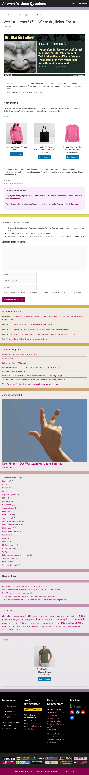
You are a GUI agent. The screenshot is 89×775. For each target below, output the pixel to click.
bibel (28, 615)
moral (48, 623)
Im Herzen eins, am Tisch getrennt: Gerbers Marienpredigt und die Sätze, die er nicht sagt (45, 334)
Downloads (11, 706)
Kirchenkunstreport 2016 (11, 531)
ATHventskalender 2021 (11, 478)
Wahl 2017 (6, 561)
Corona (58, 616)
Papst (52, 623)
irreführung (59, 619)
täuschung (51, 626)
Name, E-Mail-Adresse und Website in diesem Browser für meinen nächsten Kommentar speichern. (43, 292)
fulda (82, 615)
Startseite (7, 15)
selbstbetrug (26, 626)
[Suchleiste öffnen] (73, 3)
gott (18, 619)
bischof (35, 616)
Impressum (35, 771)
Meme (4, 541)
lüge (38, 623)
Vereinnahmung (61, 626)
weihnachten (76, 626)
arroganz (16, 616)
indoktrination (49, 620)
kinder (16, 623)
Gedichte (5, 511)
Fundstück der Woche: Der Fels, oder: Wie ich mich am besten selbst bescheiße (31, 367)
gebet (4, 619)
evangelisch (70, 616)
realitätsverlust (72, 622)
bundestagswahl (50, 616)
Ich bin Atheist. (7, 359)
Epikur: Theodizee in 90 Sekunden (14, 363)
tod (46, 626)
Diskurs (5, 484)
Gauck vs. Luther (8, 508)
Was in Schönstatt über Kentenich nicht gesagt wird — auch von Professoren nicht (31, 590)
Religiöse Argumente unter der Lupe (15, 555)
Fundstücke (6, 501)
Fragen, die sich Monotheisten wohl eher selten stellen (32, 324)
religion (5, 626)
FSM (4, 498)
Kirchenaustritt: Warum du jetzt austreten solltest (20, 354)
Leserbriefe (6, 535)
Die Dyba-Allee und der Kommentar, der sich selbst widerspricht (24, 586)
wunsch (5, 629)
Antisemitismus (12, 183)
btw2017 (41, 616)
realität (58, 623)
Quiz (4, 551)
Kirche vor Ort (7, 528)
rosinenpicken (15, 626)
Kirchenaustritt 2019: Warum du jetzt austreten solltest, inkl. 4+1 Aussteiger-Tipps (32, 375)
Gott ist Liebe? (7, 518)
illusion (39, 619)
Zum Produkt (16, 154)
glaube (12, 619)
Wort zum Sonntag (9, 565)
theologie (41, 626)
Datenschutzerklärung (49, 771)
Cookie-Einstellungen (66, 771)
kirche (21, 623)
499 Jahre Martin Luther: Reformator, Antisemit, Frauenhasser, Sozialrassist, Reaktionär (33, 380)
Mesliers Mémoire (9, 545)
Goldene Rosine (8, 514)
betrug (22, 616)
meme (43, 623)
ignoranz (31, 619)
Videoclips (11, 711)
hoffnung (25, 619)
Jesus (69, 619)
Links (9, 708)
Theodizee (35, 626)
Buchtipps (6, 481)
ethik (62, 616)
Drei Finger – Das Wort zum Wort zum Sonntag (32, 463)
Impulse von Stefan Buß (11, 521)
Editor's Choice (7, 488)
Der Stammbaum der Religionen (14, 371)
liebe (27, 623)
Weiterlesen (7, 467)
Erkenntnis (6, 491)
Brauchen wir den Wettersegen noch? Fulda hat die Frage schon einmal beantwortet (43, 329)
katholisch (79, 619)
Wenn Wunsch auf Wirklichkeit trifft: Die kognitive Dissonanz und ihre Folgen (30, 384)
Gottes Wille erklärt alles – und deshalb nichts (30, 339)
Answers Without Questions (24, 3)
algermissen (7, 616)
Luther (13, 15)
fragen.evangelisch (9, 494)
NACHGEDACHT (8, 548)
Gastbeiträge (7, 504)
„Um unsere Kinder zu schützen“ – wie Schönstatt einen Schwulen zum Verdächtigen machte (34, 600)
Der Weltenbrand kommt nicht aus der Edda (17, 593)
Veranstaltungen (8, 558)
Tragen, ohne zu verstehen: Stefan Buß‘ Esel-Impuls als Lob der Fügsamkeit (28, 596)
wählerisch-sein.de (14, 629)
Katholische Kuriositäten (11, 525)
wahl (69, 626)
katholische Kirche (7, 623)
